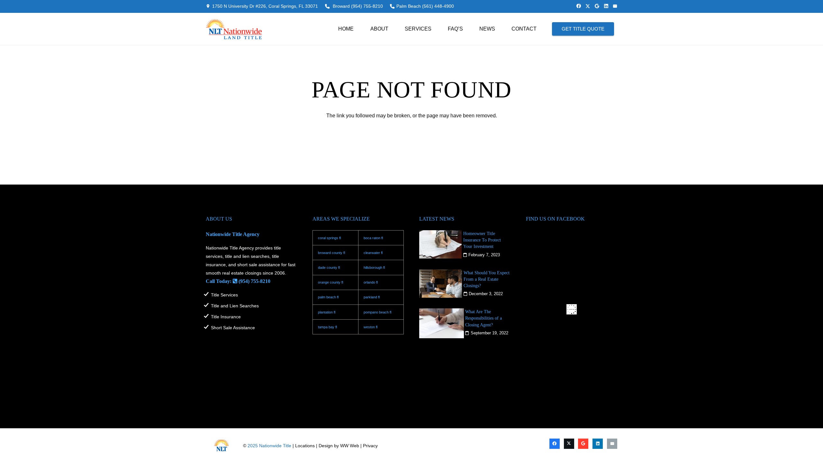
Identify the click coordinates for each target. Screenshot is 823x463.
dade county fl (329, 267)
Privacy (370, 445)
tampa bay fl (327, 327)
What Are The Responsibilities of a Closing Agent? (483, 318)
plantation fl (326, 312)
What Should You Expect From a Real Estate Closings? (487, 279)
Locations (305, 445)
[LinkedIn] (606, 6)
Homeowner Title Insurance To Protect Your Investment (482, 240)
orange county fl (330, 282)
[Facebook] (578, 6)
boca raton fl (373, 238)
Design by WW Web (339, 445)
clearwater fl (373, 253)
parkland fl (372, 297)
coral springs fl (329, 238)
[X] (587, 6)
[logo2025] (234, 29)
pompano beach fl (377, 312)
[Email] (615, 6)
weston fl (370, 327)
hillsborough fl (374, 267)
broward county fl (331, 253)
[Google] (597, 6)
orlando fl (371, 282)
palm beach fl (328, 297)
